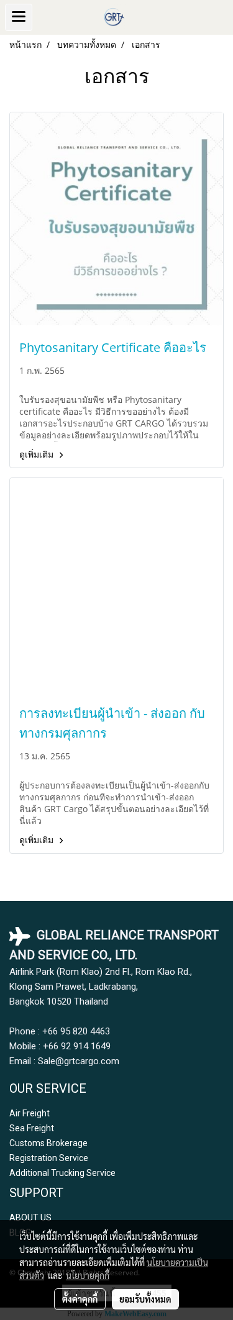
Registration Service (48, 1158)
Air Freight (29, 1113)
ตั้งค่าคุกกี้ (80, 1298)
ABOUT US (30, 1218)
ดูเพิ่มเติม (37, 454)
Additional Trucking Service (62, 1173)
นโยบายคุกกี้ (87, 1275)
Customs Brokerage (48, 1143)
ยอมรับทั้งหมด (145, 1298)
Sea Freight (31, 1128)
